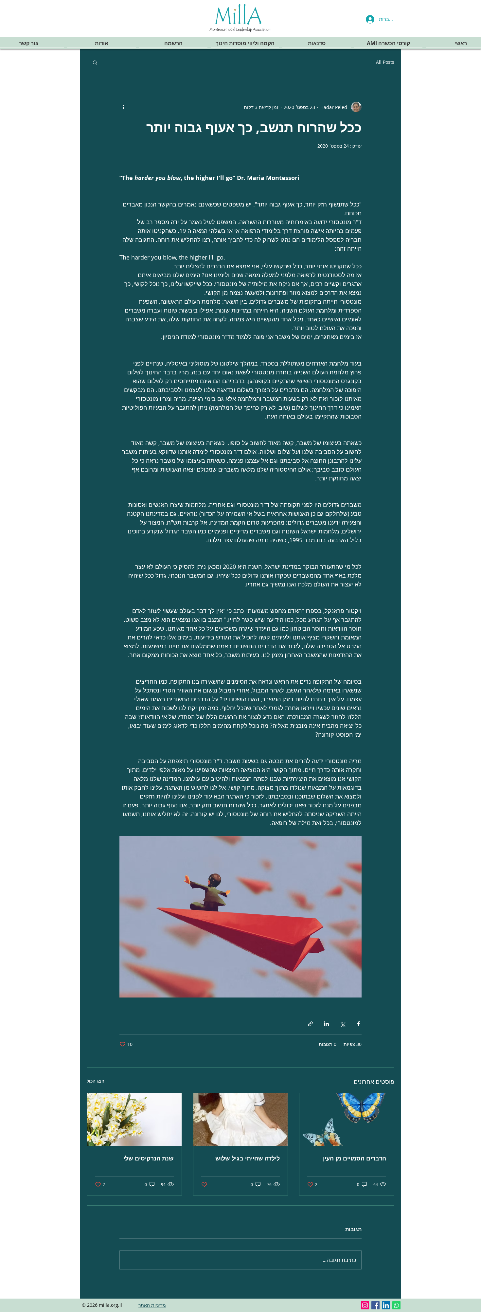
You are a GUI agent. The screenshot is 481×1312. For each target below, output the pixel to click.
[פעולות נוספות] (123, 107)
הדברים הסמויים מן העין (354, 1158)
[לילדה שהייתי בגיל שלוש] (240, 1119)
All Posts (385, 62)
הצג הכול (95, 1081)
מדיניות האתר (152, 1305)
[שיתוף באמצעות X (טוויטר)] (342, 1024)
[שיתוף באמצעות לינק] (310, 1024)
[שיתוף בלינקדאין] (326, 1024)
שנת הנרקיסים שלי (148, 1158)
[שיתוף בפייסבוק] (358, 1024)
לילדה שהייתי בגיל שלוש (247, 1158)
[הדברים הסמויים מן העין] (346, 1119)
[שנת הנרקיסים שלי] (134, 1119)
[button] (95, 62)
